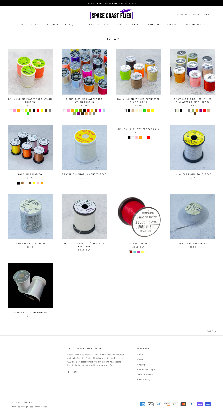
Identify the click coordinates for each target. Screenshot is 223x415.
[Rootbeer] (82, 113)
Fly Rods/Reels (98, 25)
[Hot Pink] (100, 110)
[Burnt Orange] (96, 110)
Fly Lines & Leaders (128, 25)
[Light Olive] (74, 113)
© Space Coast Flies (24, 403)
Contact (140, 354)
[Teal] (134, 252)
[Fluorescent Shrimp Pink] (185, 110)
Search (195, 14)
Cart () (209, 14)
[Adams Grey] (173, 110)
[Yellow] (42, 110)
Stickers (154, 25)
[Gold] (92, 110)
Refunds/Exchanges (146, 369)
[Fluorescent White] (22, 110)
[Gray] (50, 110)
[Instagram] (75, 372)
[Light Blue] (104, 110)
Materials (52, 25)
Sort (210, 331)
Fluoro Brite (138, 243)
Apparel (172, 25)
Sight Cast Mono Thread (30, 313)
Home (21, 25)
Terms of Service (145, 374)
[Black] (34, 110)
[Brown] (46, 110)
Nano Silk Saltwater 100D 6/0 (138, 129)
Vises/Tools (73, 25)
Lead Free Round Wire (30, 243)
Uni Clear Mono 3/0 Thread (193, 174)
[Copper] (22, 183)
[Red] (38, 110)
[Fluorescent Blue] (32, 113)
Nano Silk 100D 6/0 (30, 174)
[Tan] (90, 113)
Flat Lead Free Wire (193, 243)
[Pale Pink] (138, 252)
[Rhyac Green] (144, 137)
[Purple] (78, 113)
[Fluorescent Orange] (18, 110)
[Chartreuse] (76, 110)
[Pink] (38, 183)
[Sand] (86, 113)
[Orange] (197, 110)
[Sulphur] (142, 252)
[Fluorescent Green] (28, 113)
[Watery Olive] (212, 110)
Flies (34, 25)
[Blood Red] (131, 252)
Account (182, 14)
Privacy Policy (143, 379)
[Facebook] (68, 372)
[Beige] (140, 110)
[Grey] (94, 113)
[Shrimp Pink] (14, 110)
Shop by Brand (195, 25)
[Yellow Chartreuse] (26, 110)
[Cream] (136, 110)
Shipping (141, 364)
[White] (10, 110)
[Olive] (30, 110)
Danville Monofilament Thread (84, 174)
